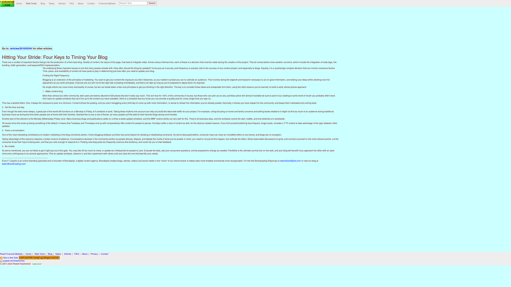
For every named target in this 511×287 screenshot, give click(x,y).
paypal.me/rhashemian (14, 260)
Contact (91, 3)
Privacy (94, 253)
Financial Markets (107, 3)
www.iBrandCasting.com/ (14, 163)
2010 (22, 48)
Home (19, 3)
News (51, 3)
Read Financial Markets (11, 253)
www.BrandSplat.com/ (290, 160)
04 (30, 48)
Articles (61, 3)
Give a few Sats (10, 257)
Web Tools (31, 3)
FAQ (71, 3)
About (80, 3)
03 (27, 48)
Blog (43, 3)
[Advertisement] (170, 28)
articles (15, 48)
